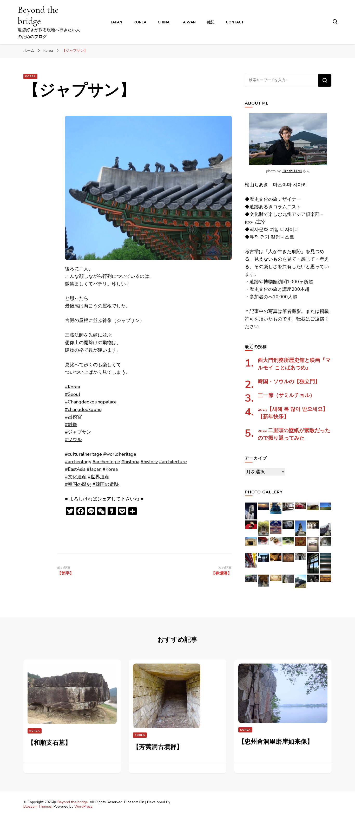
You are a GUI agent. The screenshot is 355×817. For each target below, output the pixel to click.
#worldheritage (119, 454)
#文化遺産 (76, 477)
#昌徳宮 (73, 417)
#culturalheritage (83, 454)
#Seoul (72, 394)
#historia (130, 462)
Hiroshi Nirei (292, 171)
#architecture (173, 462)
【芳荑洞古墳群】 (158, 747)
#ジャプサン (78, 432)
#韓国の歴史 (78, 484)
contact (235, 22)
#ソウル (73, 439)
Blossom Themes (37, 806)
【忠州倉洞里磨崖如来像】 (275, 741)
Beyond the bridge (38, 15)
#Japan (94, 469)
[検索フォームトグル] (335, 21)
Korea (140, 22)
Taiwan (188, 22)
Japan (116, 22)
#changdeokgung (83, 409)
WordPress (83, 806)
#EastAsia (75, 469)
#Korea (72, 387)
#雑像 (71, 424)
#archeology (78, 462)
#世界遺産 (98, 477)
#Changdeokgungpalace (91, 402)
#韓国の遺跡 (106, 484)
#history (149, 462)
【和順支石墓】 (49, 743)
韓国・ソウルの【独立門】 (289, 381)
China (163, 22)
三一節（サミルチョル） (286, 395)
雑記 (210, 22)
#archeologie (106, 462)
